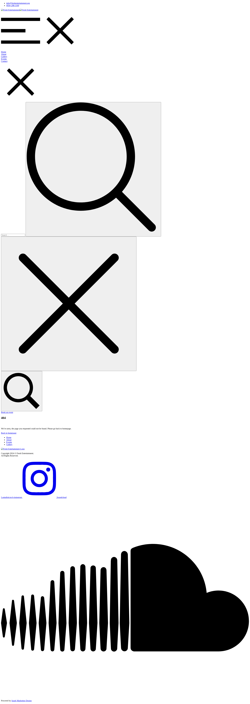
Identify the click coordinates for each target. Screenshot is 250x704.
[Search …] (21, 391)
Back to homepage (8, 433)
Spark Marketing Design (21, 701)
